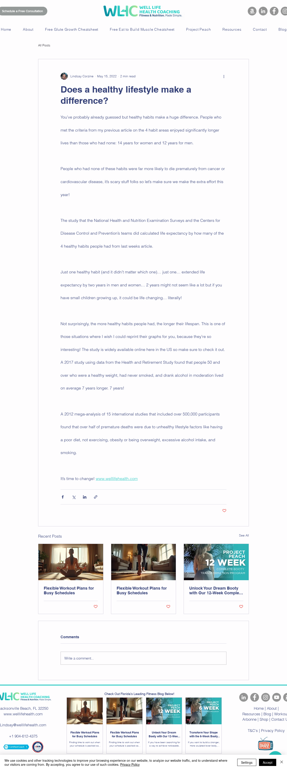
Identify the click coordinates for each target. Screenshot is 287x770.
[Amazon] (252, 11)
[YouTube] (276, 697)
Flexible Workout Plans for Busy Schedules (69, 590)
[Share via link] (95, 497)
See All (244, 535)
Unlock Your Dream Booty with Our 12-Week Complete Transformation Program (216, 590)
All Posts (44, 45)
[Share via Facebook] (63, 497)
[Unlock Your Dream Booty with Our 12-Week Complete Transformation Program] (216, 562)
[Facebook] (274, 11)
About (272, 708)
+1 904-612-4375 (23, 736)
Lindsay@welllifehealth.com (23, 724)
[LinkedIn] (263, 11)
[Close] (281, 762)
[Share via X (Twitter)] (74, 497)
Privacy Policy (130, 764)
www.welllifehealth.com (23, 714)
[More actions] (223, 76)
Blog (267, 714)
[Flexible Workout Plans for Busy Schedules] (70, 562)
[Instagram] (265, 697)
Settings (246, 762)
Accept (267, 762)
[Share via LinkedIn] (85, 497)
